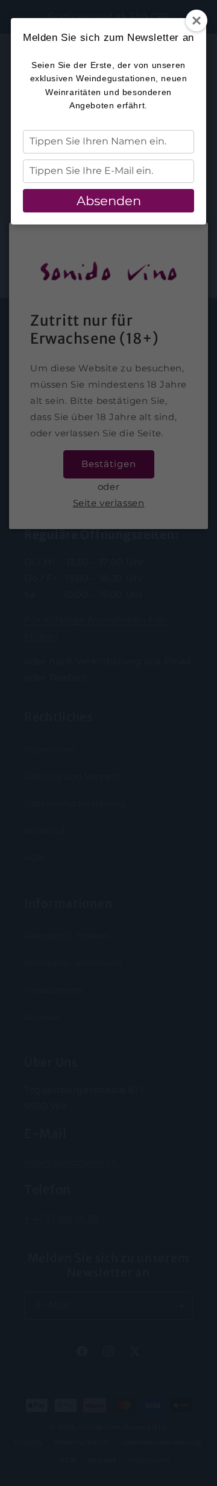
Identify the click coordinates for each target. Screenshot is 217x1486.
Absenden (109, 200)
